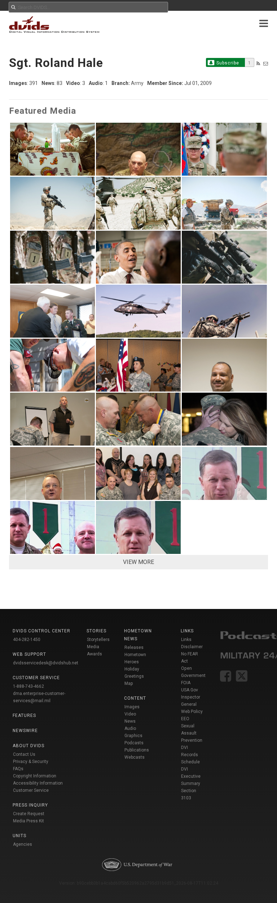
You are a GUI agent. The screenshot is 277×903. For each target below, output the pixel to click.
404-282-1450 (26, 639)
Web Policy (192, 711)
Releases (134, 647)
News (130, 721)
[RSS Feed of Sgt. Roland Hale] (258, 63)
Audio (130, 728)
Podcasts (134, 742)
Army (137, 83)
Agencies (22, 844)
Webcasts (134, 757)
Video (130, 714)
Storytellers (98, 639)
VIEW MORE (138, 562)
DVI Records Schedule (190, 754)
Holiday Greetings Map (134, 676)
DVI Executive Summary (191, 776)
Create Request (28, 813)
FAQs (18, 768)
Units (19, 835)
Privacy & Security (30, 761)
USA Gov (189, 689)
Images (132, 706)
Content (135, 698)
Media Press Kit (28, 820)
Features (24, 715)
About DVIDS (28, 745)
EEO (185, 718)
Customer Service (31, 790)
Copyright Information (34, 775)
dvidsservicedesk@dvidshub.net (45, 662)
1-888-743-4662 (28, 686)
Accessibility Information (38, 783)
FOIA (185, 682)
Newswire (25, 730)
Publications (136, 750)
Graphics (133, 735)
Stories (96, 630)
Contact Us (24, 754)
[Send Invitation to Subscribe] (265, 63)
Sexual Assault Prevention (191, 733)
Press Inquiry (30, 805)
